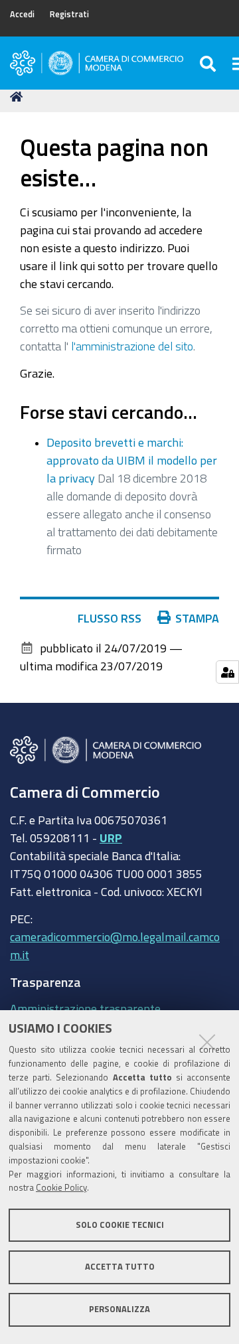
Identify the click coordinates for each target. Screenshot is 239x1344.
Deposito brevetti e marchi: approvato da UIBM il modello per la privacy (131, 460)
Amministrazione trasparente (85, 1008)
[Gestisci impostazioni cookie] (227, 672)
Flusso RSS (109, 618)
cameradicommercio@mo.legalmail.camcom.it (115, 945)
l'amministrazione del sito (132, 346)
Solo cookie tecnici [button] (120, 1225)
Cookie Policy (61, 1187)
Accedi (22, 14)
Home (18, 97)
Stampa (197, 618)
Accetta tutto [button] (120, 1266)
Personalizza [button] (119, 1309)
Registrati (69, 14)
